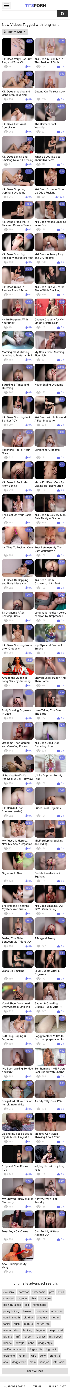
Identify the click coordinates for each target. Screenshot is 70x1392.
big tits (7, 1336)
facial (6, 1323)
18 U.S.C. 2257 (57, 1386)
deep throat (56, 1330)
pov (51, 1292)
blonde (7, 1342)
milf (17, 1336)
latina (60, 1292)
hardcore (45, 1298)
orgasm (22, 1298)
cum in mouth (11, 1317)
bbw (33, 1298)
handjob (44, 1362)
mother (55, 1317)
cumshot (8, 1298)
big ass (41, 1336)
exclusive (9, 1292)
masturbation (11, 1330)
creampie (9, 1355)
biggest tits (35, 1349)
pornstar (23, 1292)
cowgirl (19, 1342)
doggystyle (19, 1362)
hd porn (28, 1336)
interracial (59, 1362)
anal (5, 1362)
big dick (28, 1317)
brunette (54, 1355)
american (57, 1311)
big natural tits (12, 1304)
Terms (37, 1386)
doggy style (45, 1342)
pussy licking (11, 1311)
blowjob (27, 1311)
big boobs (55, 1336)
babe (31, 1342)
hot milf (22, 1355)
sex (27, 1304)
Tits (35, 5)
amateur (42, 1317)
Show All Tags (35, 1370)
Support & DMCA (14, 1386)
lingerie (40, 1330)
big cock (51, 1349)
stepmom (42, 1311)
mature (28, 1323)
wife (33, 1355)
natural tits (43, 1323)
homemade (39, 1304)
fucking (27, 1330)
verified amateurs (14, 1349)
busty (17, 1323)
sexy (43, 1355)
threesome (38, 1292)
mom (33, 1362)
